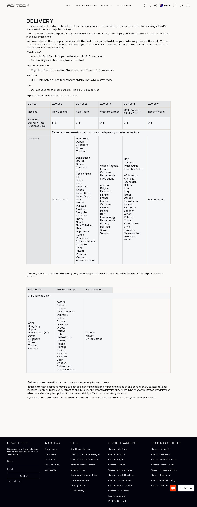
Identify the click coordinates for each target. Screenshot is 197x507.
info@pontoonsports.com (140, 398)
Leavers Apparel (116, 496)
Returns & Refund (80, 481)
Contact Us (50, 470)
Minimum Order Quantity (83, 465)
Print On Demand (117, 501)
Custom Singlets (116, 460)
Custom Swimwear (160, 455)
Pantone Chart (52, 465)
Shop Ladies (51, 449)
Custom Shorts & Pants (120, 470)
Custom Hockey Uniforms (164, 470)
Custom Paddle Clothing (163, 481)
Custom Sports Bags (119, 491)
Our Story (50, 460)
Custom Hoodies (116, 465)
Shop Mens (50, 455)
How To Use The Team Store (85, 460)
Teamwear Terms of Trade (84, 475)
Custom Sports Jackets (120, 486)
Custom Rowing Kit (160, 449)
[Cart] (188, 5)
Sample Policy (78, 470)
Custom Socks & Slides (119, 481)
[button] (69, 5)
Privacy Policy (78, 486)
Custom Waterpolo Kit (162, 465)
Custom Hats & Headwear (121, 475)
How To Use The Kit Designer (85, 455)
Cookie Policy (77, 491)
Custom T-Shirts (116, 455)
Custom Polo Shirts (118, 449)
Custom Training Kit (161, 475)
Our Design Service (80, 449)
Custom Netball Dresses (163, 460)
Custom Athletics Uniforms (164, 486)
